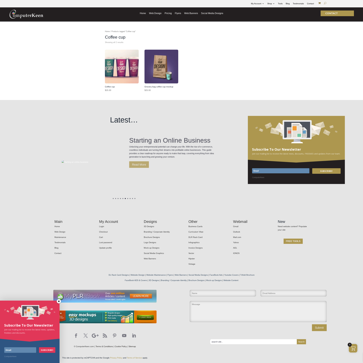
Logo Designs (150, 242)
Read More (139, 163)
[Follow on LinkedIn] (134, 335)
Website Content (230, 280)
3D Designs (149, 226)
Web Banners (191, 13)
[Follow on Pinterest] (114, 335)
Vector (191, 253)
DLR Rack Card (195, 237)
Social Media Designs (212, 13)
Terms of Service (134, 358)
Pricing (168, 13)
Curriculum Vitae (195, 232)
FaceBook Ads (216, 275)
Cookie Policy (121, 346)
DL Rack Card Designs (119, 275)
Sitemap (132, 346)
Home (143, 13)
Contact (310, 4)
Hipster (191, 258)
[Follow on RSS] (105, 335)
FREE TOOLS (293, 241)
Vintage (191, 264)
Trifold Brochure (247, 275)
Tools (280, 4)
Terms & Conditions (104, 346)
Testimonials (298, 4)
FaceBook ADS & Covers (136, 280)
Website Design (138, 275)
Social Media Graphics (154, 253)
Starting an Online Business (169, 138)
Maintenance (60, 237)
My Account (256, 4)
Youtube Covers (231, 275)
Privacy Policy (116, 358)
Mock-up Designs (151, 248)
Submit (319, 327)
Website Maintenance (156, 275)
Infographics (194, 242)
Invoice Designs (195, 248)
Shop (269, 4)
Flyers (178, 13)
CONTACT (330, 13)
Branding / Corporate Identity (157, 232)
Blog (288, 4)
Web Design (155, 13)
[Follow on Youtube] (124, 335)
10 (134, 198)
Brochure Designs (152, 237)
